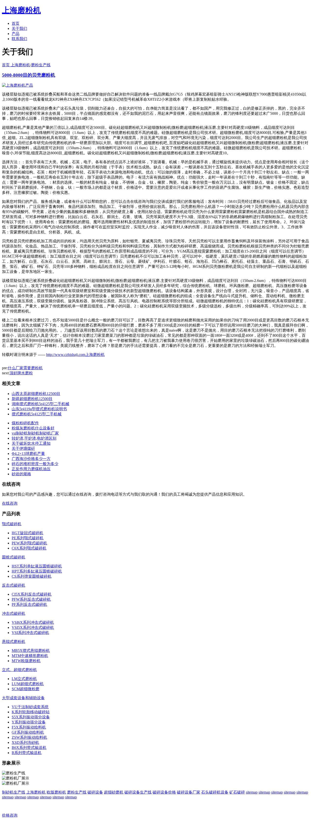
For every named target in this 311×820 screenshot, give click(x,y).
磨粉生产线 (41, 65)
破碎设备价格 (164, 792)
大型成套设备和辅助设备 (23, 698)
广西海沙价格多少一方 (31, 459)
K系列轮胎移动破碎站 (31, 712)
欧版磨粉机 (56, 792)
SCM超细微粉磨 (25, 689)
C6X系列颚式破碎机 (29, 548)
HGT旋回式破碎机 (27, 533)
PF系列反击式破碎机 (29, 604)
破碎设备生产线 (138, 792)
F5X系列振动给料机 (29, 727)
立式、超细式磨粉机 (19, 670)
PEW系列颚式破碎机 (29, 543)
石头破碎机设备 (214, 792)
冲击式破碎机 (13, 613)
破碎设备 (95, 792)
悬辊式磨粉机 (13, 642)
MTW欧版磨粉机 (26, 661)
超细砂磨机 (113, 792)
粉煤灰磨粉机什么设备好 (33, 428)
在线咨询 (9, 503)
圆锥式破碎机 (13, 557)
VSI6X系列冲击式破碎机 (33, 622)
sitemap (252, 792)
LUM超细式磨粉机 (28, 684)
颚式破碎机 (11, 524)
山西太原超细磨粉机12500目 (36, 394)
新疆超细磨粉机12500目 (32, 399)
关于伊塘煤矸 (23, 448)
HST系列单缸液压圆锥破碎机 (37, 566)
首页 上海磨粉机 (16, 65)
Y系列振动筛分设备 (29, 722)
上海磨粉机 (36, 792)
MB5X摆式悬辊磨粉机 (31, 650)
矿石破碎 (237, 792)
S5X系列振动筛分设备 (31, 717)
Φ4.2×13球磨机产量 (28, 453)
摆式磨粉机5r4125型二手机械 (36, 414)
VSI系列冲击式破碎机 (30, 633)
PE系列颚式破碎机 (27, 538)
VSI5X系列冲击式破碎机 (33, 627)
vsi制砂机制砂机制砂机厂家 (35, 433)
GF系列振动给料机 (28, 732)
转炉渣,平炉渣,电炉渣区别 (34, 438)
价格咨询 (9, 815)
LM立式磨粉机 (24, 679)
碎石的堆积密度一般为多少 (35, 464)
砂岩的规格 (21, 474)
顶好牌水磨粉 (21, 373)
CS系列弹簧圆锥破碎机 (32, 576)
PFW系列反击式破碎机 (31, 599)
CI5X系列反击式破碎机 (32, 594)
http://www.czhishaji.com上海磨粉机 (75, 355)
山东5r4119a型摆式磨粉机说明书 (39, 409)
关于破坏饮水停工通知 (31, 443)
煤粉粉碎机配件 (25, 423)
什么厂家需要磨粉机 (25, 368)
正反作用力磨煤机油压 (31, 469)
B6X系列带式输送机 (29, 748)
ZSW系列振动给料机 (29, 737)
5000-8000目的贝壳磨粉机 (28, 75)
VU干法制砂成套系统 (30, 707)
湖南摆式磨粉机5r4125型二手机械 (40, 404)
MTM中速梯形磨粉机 (30, 656)
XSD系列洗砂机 (25, 742)
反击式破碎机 (13, 585)
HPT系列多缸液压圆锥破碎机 (37, 571)
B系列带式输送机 (27, 753)
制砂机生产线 (13, 792)
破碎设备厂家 (188, 792)
